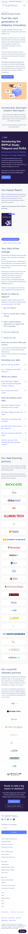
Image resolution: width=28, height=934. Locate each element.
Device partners (5, 854)
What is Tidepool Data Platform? (9, 839)
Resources (4, 877)
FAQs (14, 127)
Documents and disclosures (8, 885)
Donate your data (7, 76)
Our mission (4, 861)
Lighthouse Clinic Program (7, 870)
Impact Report (12, 288)
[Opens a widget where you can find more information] (22, 931)
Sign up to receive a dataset (14, 806)
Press (2, 901)
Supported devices (6, 841)
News (2, 903)
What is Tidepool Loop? (7, 851)
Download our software (7, 847)
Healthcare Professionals (17, 912)
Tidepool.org (4, 912)
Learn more (6, 177)
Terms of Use (4, 917)
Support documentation (7, 880)
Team (2, 895)
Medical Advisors (5, 898)
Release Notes (4, 920)
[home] (10, 5)
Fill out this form (19, 474)
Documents (18, 917)
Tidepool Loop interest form (8, 857)
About (2, 892)
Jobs (2, 906)
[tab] (10, 239)
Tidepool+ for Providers (7, 844)
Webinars (3, 882)
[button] (24, 5)
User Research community (7, 888)
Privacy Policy (11, 917)
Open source (4, 872)
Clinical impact (5, 864)
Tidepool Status (12, 920)
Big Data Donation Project (7, 867)
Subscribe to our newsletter (9, 824)
